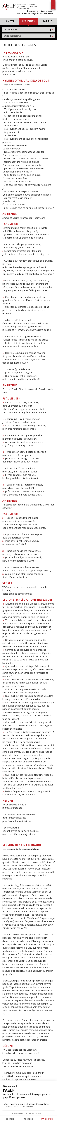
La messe (9, 21)
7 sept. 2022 (27, 29)
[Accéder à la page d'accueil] (9, 5)
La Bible (47, 21)
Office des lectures (27, 35)
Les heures (28, 21)
